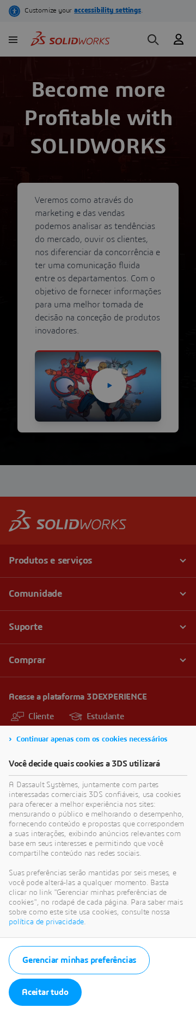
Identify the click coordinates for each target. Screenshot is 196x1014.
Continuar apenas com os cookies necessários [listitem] (92, 739)
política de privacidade (46, 922)
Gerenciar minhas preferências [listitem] (79, 960)
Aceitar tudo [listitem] (45, 992)
